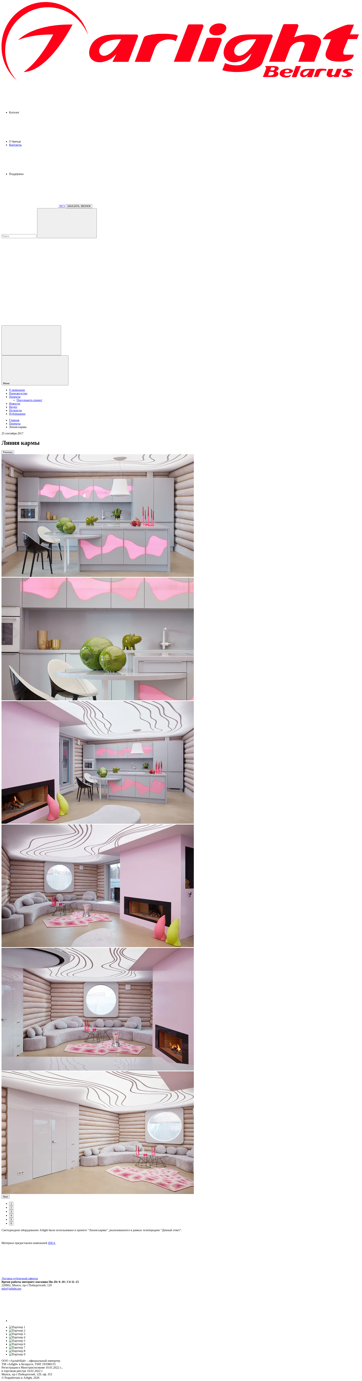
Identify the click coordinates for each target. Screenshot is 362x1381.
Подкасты (15, 410)
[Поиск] (67, 223)
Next (5, 1196)
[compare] (30, 323)
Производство (18, 393)
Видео (13, 407)
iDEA (51, 1243)
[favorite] (30, 294)
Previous (8, 452)
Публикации (17, 413)
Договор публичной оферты (20, 1278)
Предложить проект (29, 400)
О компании (17, 390)
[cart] (30, 265)
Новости (14, 403)
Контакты (15, 144)
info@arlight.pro (11, 1288)
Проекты (15, 396)
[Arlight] (181, 80)
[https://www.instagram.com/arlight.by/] (37, 1320)
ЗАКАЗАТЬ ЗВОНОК (79, 206)
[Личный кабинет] (31, 340)
